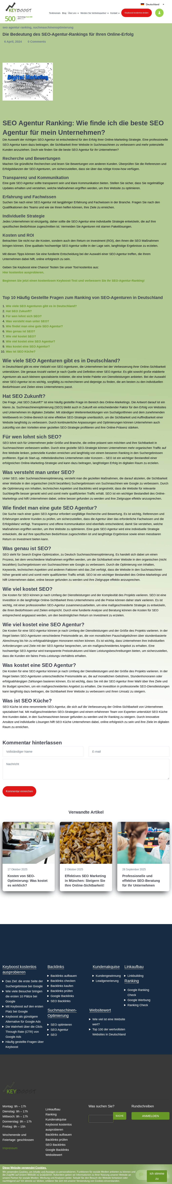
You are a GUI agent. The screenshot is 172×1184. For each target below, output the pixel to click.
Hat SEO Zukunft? (19, 311)
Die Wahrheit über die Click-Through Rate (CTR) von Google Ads (24, 1031)
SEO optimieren (61, 1024)
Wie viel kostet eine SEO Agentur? (30, 341)
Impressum (10, 1148)
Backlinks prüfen (62, 991)
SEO (54, 1034)
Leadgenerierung (107, 981)
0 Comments (37, 41)
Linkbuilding (135, 975)
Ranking (131, 981)
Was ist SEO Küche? (20, 351)
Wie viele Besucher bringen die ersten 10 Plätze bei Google (24, 996)
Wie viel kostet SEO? (21, 336)
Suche (120, 1115)
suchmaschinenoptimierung (53, 27)
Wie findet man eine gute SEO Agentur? (34, 326)
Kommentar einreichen (19, 791)
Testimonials (54, 13)
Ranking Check (137, 1005)
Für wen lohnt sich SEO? (24, 316)
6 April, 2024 (13, 41)
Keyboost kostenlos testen (136, 13)
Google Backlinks (62, 996)
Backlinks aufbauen (64, 975)
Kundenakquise (106, 967)
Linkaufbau (134, 967)
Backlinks (56, 967)
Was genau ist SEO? (20, 331)
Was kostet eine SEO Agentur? (28, 346)
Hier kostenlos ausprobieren (23, 272)
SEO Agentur (59, 1029)
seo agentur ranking (17, 27)
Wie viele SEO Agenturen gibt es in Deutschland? (41, 306)
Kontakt (113, 13)
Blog (64, 13)
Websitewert (100, 1010)
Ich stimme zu (157, 1176)
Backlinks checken (63, 981)
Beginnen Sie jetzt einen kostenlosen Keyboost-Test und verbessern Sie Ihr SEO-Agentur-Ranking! (74, 280)
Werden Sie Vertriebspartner (93, 13)
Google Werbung (138, 1000)
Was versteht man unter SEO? (27, 321)
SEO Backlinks (61, 1001)
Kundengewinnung (108, 975)
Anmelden (150, 1116)
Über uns (72, 13)
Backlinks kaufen (62, 986)
